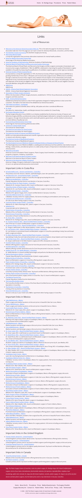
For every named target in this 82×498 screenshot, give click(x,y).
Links (60, 487)
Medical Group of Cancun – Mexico (16, 379)
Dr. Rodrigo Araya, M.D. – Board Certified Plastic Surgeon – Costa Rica (26, 239)
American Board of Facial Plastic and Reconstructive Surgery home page (27, 64)
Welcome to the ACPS (12, 151)
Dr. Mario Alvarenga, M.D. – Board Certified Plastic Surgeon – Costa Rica (27, 235)
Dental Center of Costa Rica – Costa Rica (18, 210)
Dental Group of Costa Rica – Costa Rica (18, 214)
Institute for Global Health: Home (16, 126)
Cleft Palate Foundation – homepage (17, 104)
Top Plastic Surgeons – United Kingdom (17, 440)
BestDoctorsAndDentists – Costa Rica (17, 179)
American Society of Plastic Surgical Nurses (19, 72)
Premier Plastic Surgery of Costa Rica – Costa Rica (21, 273)
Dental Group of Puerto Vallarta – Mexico (18, 312)
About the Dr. (24, 485)
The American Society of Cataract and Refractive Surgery (23, 133)
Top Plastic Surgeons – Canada (15, 460)
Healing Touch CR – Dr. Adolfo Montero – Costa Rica (21, 250)
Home (39, 3)
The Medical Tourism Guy (13, 277)
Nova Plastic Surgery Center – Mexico (17, 390)
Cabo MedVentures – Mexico (14, 300)
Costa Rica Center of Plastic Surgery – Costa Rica (20, 187)
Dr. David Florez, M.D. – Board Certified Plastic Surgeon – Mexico (25, 335)
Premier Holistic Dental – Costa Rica (16, 270)
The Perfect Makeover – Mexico (15, 410)
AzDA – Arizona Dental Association (16, 99)
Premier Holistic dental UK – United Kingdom (19, 437)
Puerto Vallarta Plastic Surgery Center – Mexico (20, 402)
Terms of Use (49, 487)
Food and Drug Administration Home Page (18, 122)
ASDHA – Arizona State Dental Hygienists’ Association (22, 89)
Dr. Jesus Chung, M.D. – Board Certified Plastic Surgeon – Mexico (25, 344)
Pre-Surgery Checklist (63, 485)
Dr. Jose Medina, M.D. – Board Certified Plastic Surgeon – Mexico (25, 341)
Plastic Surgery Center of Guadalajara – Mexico (20, 394)
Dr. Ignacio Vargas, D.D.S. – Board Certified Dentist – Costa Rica (25, 225)
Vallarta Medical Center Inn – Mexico (17, 421)
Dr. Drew (8, 108)
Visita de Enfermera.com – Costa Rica (17, 291)
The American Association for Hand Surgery (19, 129)
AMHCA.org (9, 85)
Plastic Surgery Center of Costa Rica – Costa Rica (20, 262)
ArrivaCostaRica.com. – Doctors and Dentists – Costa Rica (23, 172)
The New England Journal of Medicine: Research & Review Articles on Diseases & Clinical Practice (35, 143)
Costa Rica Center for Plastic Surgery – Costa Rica (20, 183)
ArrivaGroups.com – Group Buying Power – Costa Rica (22, 175)
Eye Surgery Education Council (15, 112)
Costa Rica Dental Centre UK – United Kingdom (20, 444)
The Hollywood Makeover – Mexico (16, 406)
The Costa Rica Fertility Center (15, 281)
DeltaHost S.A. (10, 206)
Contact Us (30, 487)
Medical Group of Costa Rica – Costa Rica (18, 258)
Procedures (57, 3)
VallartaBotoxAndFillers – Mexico (15, 414)
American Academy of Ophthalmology (17, 62)
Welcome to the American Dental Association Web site (22, 49)
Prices (64, 3)
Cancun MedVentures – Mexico (15, 304)
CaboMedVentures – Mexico (14, 323)
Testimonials (67, 487)
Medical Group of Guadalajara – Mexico (17, 383)
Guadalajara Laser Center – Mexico (16, 354)
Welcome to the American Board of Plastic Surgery (21, 156)
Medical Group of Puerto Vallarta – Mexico (18, 387)
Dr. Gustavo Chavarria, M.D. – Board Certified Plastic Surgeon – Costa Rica (28, 222)
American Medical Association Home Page (18, 58)
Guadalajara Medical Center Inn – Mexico (18, 358)
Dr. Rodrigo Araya (47, 3)
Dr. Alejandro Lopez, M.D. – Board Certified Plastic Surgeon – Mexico (26, 317)
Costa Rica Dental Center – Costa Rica (17, 191)
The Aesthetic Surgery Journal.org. (16, 53)
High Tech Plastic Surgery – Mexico (16, 367)
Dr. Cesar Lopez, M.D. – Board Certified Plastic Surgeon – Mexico (25, 331)
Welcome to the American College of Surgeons (20, 160)
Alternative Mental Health (13, 54)
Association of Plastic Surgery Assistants (18, 93)
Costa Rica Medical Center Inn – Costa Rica (18, 195)
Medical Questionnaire (49, 485)
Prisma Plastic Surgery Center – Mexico (17, 398)
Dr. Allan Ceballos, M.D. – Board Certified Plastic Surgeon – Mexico (25, 348)
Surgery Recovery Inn (19, 487)
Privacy (56, 487)
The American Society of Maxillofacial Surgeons (20, 139)
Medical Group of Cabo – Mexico (15, 375)
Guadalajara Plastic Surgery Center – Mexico (19, 364)
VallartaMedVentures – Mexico (15, 417)
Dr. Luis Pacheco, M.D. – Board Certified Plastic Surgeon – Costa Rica (26, 229)
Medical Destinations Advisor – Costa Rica (18, 254)
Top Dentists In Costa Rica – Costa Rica (17, 287)
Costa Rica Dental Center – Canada (16, 456)
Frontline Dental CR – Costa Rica (15, 246)
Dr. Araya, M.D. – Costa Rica (14, 218)
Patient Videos (71, 3)
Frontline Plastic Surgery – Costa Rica (17, 243)
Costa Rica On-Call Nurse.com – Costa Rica (18, 198)
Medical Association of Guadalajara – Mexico (19, 371)
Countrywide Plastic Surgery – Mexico (17, 308)
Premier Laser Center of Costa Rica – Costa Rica (20, 266)
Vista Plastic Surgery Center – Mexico (17, 427)
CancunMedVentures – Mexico (15, 327)
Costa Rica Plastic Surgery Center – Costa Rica (19, 202)
